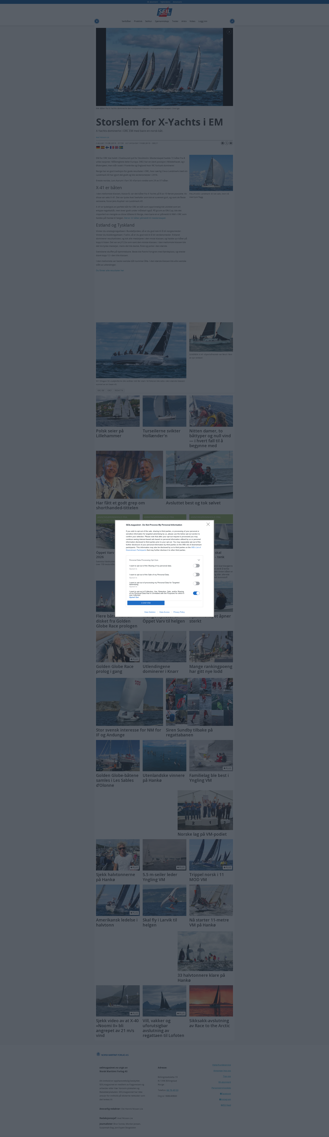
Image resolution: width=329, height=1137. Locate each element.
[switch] (196, 565)
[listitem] (164, 560)
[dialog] (164, 568)
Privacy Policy (179, 612)
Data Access (164, 612)
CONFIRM (146, 603)
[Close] (209, 525)
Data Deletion (150, 612)
